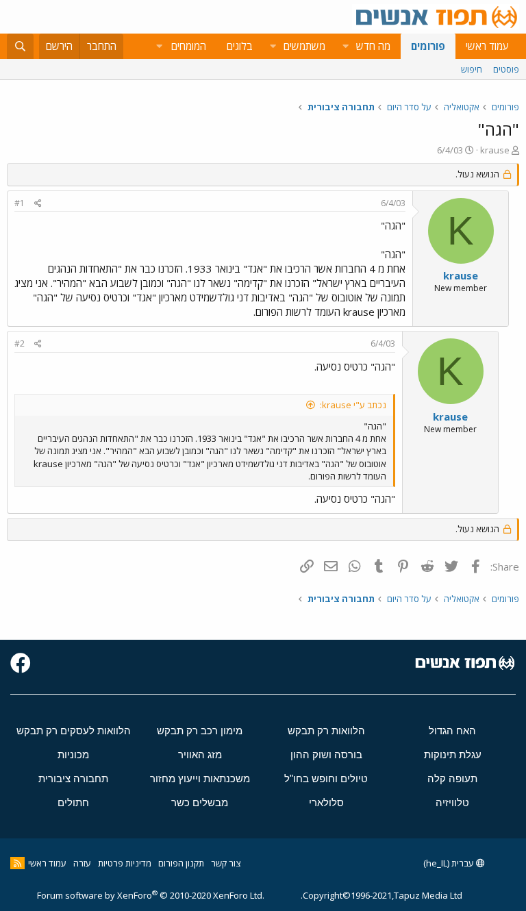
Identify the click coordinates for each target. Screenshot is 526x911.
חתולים (73, 802)
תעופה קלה (452, 778)
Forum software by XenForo (150, 895)
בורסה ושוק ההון (326, 754)
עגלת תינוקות (452, 754)
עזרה (82, 863)
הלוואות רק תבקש (326, 730)
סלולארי (326, 802)
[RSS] (17, 863)
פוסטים (506, 69)
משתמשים (304, 46)
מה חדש (373, 46)
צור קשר (225, 863)
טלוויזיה (452, 802)
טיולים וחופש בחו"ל (326, 778)
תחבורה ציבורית (73, 778)
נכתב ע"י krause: (353, 405)
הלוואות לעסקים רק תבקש (73, 730)
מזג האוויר (200, 754)
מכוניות (73, 754)
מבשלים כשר (199, 802)
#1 (19, 203)
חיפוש (471, 69)
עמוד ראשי (487, 46)
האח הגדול (452, 730)
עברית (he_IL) (449, 863)
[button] (345, 46)
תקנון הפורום (181, 863)
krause (495, 150)
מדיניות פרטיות (124, 863)
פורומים (428, 46)
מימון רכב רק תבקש (199, 730)
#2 (19, 343)
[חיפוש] (20, 46)
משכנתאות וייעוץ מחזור (200, 778)
